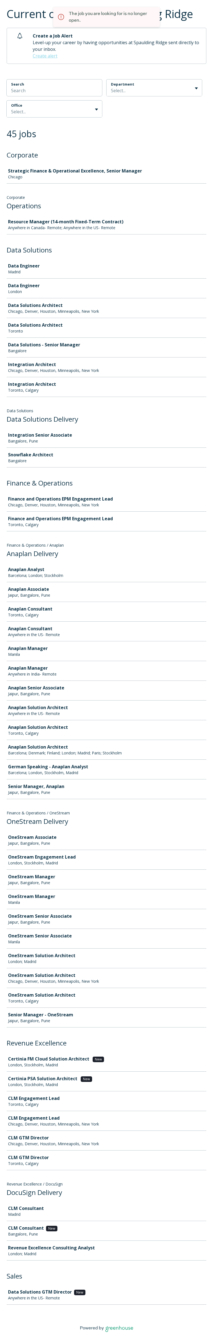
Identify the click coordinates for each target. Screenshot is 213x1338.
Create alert (45, 56)
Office (16, 105)
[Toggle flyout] (196, 88)
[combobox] (111, 90)
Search (17, 84)
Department (122, 84)
